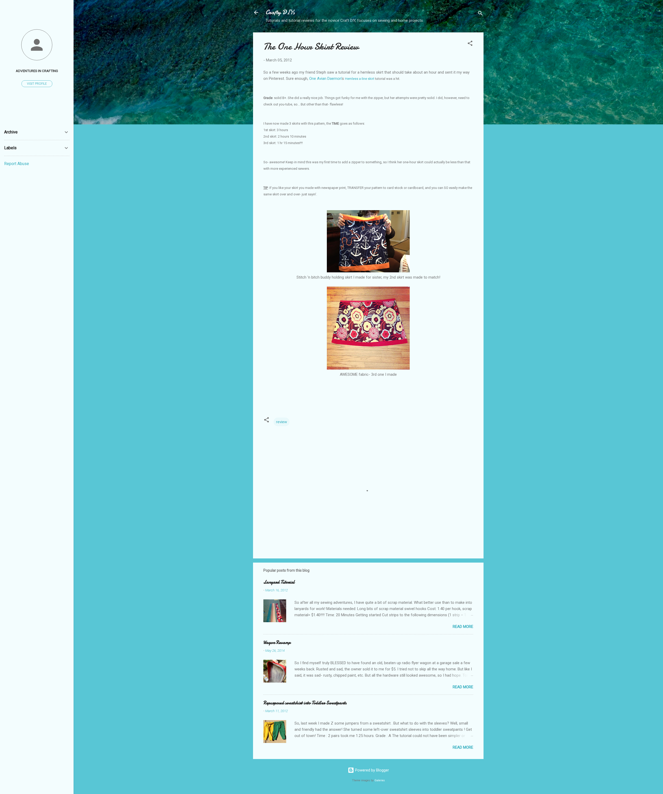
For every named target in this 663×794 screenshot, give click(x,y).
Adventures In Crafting (37, 71)
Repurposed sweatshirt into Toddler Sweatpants (305, 703)
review (281, 422)
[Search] (480, 14)
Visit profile (37, 84)
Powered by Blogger (371, 770)
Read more (463, 626)
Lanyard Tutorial (279, 582)
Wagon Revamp (277, 642)
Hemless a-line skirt (359, 79)
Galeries (379, 780)
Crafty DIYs (280, 12)
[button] (470, 44)
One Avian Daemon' (325, 78)
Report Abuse (16, 163)
